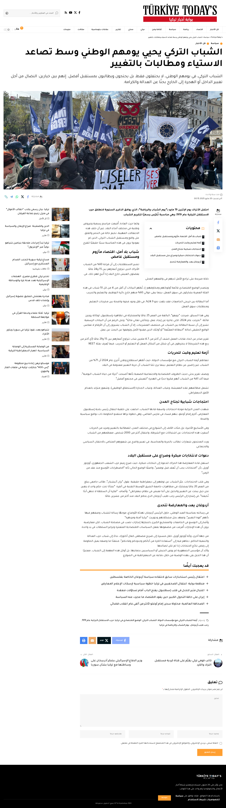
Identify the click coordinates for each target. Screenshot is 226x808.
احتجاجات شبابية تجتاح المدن (186, 249)
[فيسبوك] (79, 12)
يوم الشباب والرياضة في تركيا (174, 625)
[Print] (218, 248)
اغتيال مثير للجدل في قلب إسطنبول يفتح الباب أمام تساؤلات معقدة (160, 590)
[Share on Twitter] (22, 197)
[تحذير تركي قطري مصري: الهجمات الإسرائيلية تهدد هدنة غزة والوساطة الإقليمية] (60, 281)
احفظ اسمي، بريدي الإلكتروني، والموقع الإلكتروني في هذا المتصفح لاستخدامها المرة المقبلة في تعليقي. (169, 743)
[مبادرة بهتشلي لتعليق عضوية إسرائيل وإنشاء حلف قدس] (60, 301)
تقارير (44, 235)
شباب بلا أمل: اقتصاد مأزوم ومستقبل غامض (177, 236)
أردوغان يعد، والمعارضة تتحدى (185, 262)
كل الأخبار (201, 43)
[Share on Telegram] (11, 197)
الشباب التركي (149, 620)
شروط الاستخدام (196, 800)
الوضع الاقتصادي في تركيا (128, 620)
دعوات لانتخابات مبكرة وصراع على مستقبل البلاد (175, 255)
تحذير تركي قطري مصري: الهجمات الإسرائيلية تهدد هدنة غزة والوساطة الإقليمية (29, 280)
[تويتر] (75, 12)
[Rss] (66, 12)
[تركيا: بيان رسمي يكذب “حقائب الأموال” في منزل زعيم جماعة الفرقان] (60, 214)
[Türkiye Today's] (180, 13)
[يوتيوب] (70, 12)
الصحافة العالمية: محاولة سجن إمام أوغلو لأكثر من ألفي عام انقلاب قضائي (157, 604)
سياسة (215, 43)
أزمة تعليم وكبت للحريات (188, 243)
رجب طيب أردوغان (199, 625)
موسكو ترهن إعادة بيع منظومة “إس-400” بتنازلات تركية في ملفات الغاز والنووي (27, 367)
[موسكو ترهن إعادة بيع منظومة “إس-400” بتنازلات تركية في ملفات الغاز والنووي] (60, 368)
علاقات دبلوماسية (39, 269)
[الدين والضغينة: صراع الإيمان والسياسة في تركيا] (60, 231)
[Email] (218, 239)
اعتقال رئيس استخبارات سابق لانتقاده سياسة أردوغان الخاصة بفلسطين (157, 577)
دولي (45, 252)
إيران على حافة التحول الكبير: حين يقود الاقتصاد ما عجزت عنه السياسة (160, 597)
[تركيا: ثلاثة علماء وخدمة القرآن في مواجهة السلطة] (60, 318)
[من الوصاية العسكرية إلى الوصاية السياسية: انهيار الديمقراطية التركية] (60, 351)
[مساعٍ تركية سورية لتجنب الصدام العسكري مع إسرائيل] (60, 264)
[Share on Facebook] (27, 197)
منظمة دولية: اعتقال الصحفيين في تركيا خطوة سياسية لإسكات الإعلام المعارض (152, 583)
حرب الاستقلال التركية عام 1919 (98, 620)
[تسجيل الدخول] (30, 29)
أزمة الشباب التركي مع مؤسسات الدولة (177, 620)
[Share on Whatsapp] (16, 197)
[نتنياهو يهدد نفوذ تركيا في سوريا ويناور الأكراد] (60, 335)
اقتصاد (44, 376)
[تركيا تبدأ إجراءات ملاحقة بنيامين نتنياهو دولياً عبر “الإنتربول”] (60, 247)
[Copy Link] (6, 197)
